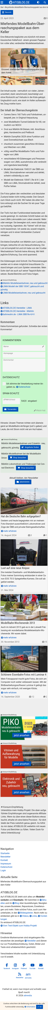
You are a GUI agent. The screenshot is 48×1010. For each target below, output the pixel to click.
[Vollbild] (24, 58)
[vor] (41, 58)
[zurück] (6, 58)
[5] (24, 80)
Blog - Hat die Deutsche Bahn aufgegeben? (21, 489)
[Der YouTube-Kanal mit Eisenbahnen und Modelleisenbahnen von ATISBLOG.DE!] (32, 967)
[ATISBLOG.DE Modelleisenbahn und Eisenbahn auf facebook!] (7, 967)
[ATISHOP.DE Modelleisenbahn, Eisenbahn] (24, 853)
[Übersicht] (7, 12)
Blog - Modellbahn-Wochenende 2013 (18, 595)
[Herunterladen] (34, 63)
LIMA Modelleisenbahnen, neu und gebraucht (24, 293)
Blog (17, 903)
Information (31, 1007)
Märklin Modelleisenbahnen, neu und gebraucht (25, 283)
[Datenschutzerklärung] (24, 867)
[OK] (39, 1007)
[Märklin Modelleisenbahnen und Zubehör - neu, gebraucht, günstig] (30, 447)
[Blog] (5, 7)
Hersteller (31, 940)
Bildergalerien (26, 912)
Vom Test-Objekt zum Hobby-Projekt (20, 925)
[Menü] (2, 2)
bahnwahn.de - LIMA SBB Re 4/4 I (19, 314)
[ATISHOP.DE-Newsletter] (24, 856)
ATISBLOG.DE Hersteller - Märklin (18, 311)
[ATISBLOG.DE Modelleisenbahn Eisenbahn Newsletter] (19, 976)
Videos (25, 916)
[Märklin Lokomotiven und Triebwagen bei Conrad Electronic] (26, 468)
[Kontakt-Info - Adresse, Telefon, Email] (24, 860)
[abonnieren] (23, 482)
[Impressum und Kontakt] (24, 863)
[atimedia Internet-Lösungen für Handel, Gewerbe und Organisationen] (28, 976)
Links (34, 916)
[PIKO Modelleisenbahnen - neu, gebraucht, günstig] (24, 728)
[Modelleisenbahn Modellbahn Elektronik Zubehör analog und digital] (24, 785)
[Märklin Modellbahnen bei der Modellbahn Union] (18, 457)
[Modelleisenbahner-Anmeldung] (24, 870)
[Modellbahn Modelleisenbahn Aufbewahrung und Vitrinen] (24, 756)
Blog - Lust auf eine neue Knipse (16, 541)
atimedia (28, 995)
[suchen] (45, 2)
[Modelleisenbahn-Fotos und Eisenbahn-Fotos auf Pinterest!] (24, 967)
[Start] (2, 7)
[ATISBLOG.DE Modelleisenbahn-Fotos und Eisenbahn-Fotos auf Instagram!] (15, 967)
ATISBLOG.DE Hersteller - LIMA (17, 308)
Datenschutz (24, 387)
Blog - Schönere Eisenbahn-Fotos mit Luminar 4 (23, 647)
